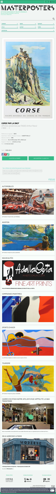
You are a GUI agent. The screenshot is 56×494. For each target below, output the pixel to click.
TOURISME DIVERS (31, 170)
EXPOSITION (4, 30)
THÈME (39, 27)
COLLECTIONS (14, 170)
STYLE (3, 27)
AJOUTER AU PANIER (14, 158)
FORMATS (4, 23)
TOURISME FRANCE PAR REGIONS (9, 173)
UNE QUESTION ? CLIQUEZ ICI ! (41, 158)
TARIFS (21, 23)
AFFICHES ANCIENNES (22, 170)
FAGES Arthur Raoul (7, 170)
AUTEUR (21, 27)
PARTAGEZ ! (4, 152)
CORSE (18, 173)
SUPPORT (40, 23)
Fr (45, 1)
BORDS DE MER (39, 170)
